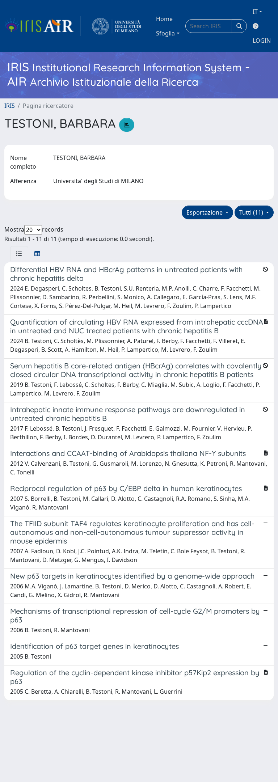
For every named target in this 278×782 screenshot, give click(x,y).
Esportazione (205, 212)
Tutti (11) (252, 212)
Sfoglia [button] (165, 33)
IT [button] (255, 12)
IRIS (9, 106)
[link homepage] (42, 26)
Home (164, 19)
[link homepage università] (116, 26)
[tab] (19, 253)
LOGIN (262, 41)
